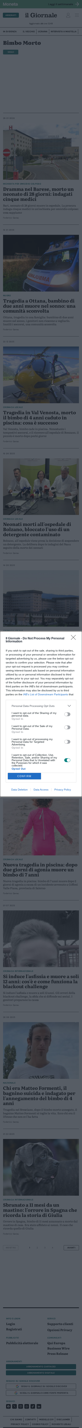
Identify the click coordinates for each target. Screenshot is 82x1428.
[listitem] (41, 706)
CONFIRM (24, 776)
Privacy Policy (62, 789)
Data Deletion (19, 789)
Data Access (41, 789)
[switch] (67, 714)
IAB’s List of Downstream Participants (45, 694)
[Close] (74, 638)
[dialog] (41, 714)
